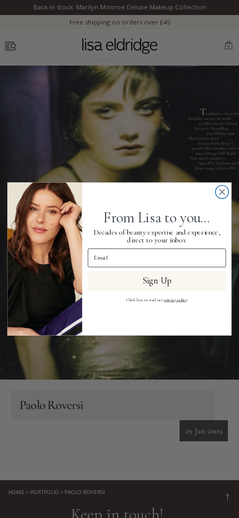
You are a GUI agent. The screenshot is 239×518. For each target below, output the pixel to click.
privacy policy (175, 299)
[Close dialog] (222, 192)
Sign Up (156, 281)
